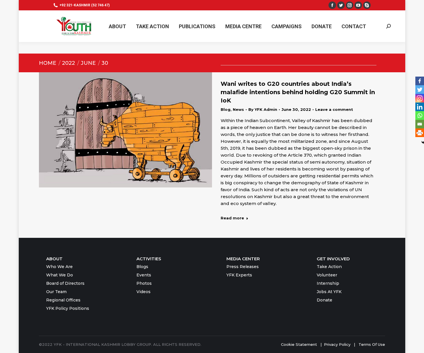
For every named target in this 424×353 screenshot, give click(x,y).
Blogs (142, 266)
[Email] (419, 124)
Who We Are (59, 266)
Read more (232, 218)
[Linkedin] (419, 107)
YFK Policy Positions (67, 308)
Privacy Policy (338, 344)
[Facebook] (419, 81)
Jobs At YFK (329, 291)
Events (143, 275)
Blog (225, 109)
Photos (144, 283)
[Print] (419, 132)
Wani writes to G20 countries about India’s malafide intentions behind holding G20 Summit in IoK (298, 92)
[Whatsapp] (419, 115)
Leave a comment (334, 109)
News (238, 109)
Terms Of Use (372, 344)
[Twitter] (419, 89)
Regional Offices (63, 300)
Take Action (329, 266)
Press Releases (242, 266)
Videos (143, 291)
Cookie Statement (299, 344)
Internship (328, 283)
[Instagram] (419, 98)
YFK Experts (239, 275)
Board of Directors (65, 283)
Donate (324, 300)
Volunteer (327, 275)
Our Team (56, 291)
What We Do (59, 275)
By (262, 109)
